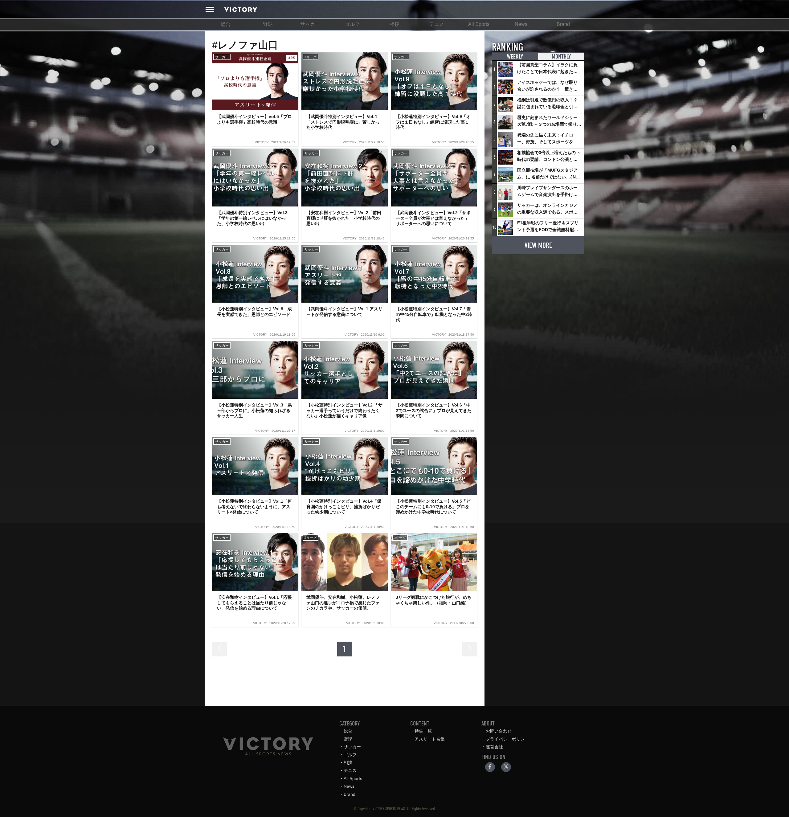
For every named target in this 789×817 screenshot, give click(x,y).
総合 (226, 24)
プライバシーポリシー (507, 739)
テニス (436, 24)
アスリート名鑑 (430, 739)
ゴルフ (352, 24)
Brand (563, 24)
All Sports (478, 24)
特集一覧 (423, 731)
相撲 (394, 24)
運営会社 (494, 746)
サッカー (310, 24)
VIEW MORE (538, 245)
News (521, 24)
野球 (268, 24)
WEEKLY (515, 56)
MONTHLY (561, 56)
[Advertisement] (538, 297)
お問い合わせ (499, 731)
